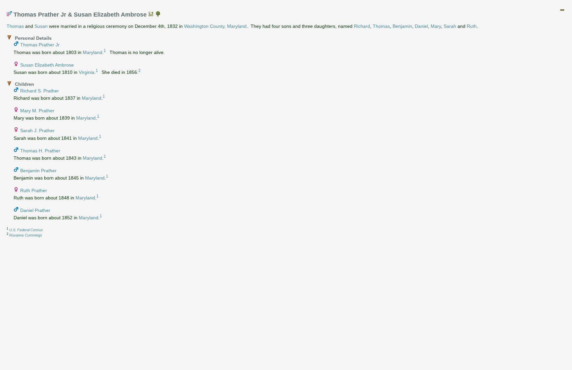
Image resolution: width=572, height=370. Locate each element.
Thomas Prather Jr (40, 44)
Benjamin (402, 26)
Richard (362, 26)
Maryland (92, 52)
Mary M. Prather (37, 110)
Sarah (450, 26)
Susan (41, 26)
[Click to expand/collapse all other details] (562, 10)
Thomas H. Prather (40, 150)
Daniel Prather (35, 210)
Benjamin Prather (38, 170)
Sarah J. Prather (37, 130)
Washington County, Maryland (215, 26)
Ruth (472, 26)
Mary (436, 26)
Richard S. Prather (39, 90)
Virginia (86, 72)
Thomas (15, 26)
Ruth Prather (33, 190)
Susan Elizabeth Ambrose (47, 65)
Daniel (421, 26)
